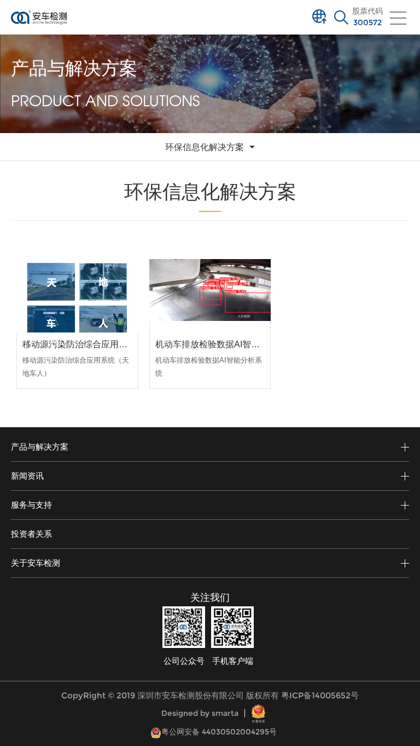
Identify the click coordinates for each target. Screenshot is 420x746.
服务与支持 (31, 504)
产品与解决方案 (39, 446)
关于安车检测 (35, 562)
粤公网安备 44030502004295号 (219, 732)
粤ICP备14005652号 (320, 695)
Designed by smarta (199, 713)
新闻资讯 (27, 475)
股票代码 (367, 17)
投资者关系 (31, 533)
